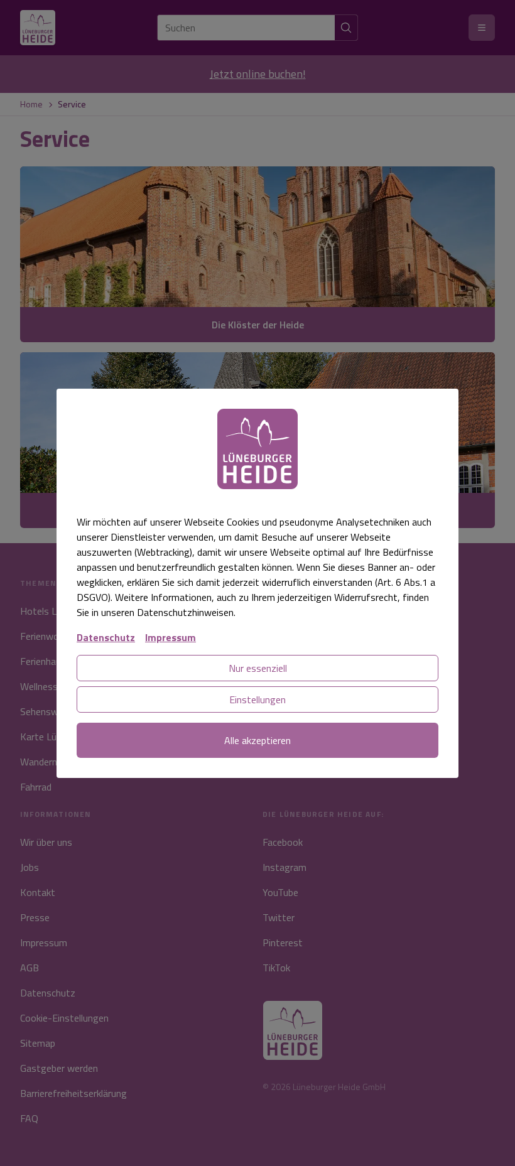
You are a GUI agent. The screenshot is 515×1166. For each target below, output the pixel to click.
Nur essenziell (258, 668)
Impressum (170, 637)
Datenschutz (106, 637)
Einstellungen (257, 699)
